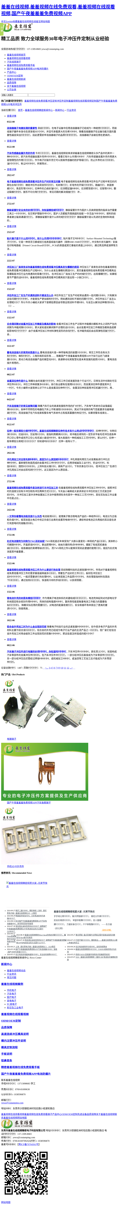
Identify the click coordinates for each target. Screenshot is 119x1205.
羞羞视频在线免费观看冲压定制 (40, 101)
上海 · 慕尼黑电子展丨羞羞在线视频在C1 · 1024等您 (35, 947)
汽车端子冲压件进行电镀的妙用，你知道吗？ (37, 651)
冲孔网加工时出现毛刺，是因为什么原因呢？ (38, 459)
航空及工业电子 (15, 1007)
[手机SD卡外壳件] (44, 863)
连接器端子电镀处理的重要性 (22, 128)
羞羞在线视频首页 (16, 55)
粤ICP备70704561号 (28, 1144)
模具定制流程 (9, 1047)
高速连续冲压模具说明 (15, 1034)
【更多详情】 (106, 930)
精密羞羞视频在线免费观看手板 (20, 1067)
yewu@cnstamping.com (12, 1103)
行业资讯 (71, 110)
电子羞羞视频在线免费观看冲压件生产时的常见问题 (33, 181)
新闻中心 (59, 110)
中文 (3, 21)
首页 (20, 110)
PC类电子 (12, 1004)
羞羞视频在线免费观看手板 (21, 65)
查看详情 (11, 116)
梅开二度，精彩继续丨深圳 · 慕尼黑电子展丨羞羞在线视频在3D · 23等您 (27, 912)
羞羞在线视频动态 (16, 970)
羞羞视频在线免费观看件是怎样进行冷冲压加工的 (32, 488)
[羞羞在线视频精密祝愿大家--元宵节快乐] (27, 886)
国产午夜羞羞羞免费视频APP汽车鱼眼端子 (29, 802)
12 (68, 668)
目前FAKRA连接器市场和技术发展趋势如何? (93, 955)
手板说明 (6, 1053)
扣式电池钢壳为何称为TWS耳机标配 (26, 541)
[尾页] (74, 668)
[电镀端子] (44, 736)
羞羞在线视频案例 (12, 984)
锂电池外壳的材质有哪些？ (24, 598)
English (9, 21)
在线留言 (36, 21)
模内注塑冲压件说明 (13, 1040)
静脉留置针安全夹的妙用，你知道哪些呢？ (36, 210)
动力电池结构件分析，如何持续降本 (91, 947)
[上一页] (44, 668)
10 (62, 668)
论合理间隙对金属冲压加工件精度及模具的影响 (31, 324)
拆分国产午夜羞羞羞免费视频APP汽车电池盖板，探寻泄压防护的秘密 (27, 922)
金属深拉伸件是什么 (17, 381)
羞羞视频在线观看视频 (18, 58)
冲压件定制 (62, 101)
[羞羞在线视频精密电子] (17, 31)
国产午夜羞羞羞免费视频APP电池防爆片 (27, 68)
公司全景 (11, 89)
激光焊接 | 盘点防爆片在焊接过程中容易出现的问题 (95, 935)
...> (71, 668)
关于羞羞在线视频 (16, 86)
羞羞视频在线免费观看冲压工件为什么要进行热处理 (33, 570)
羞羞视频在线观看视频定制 (82, 101)
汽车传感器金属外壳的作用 (21, 153)
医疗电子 (11, 997)
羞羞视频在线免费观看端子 (38, 1114)
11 (65, 668)
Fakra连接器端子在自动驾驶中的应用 (11, 940)
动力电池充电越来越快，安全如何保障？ (36, 955)
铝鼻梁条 (6, 1060)
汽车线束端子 (14, 62)
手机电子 (11, 990)
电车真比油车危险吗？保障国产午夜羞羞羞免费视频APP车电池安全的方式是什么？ (41, 941)
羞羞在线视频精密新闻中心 (39, 110)
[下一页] (73, 668)
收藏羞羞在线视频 (22, 21)
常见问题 (11, 977)
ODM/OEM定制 (15, 75)
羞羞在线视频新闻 (16, 79)
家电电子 (11, 1000)
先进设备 (82, 1114)
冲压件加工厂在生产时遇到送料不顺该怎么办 (30, 295)
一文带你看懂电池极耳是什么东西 (24, 516)
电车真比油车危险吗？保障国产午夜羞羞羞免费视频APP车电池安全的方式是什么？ (27, 929)
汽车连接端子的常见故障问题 (22, 406)
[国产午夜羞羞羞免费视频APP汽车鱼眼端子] (44, 800)
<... (46, 668)
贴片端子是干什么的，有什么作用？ (35, 238)
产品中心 (11, 72)
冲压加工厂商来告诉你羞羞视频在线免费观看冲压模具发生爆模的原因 (43, 267)
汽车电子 (11, 994)
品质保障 (11, 82)
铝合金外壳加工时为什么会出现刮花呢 (26, 626)
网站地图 (45, 21)
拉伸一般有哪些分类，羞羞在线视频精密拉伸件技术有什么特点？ (51, 431)
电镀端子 (11, 739)
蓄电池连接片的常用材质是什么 (23, 352)
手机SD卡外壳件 (15, 866)
